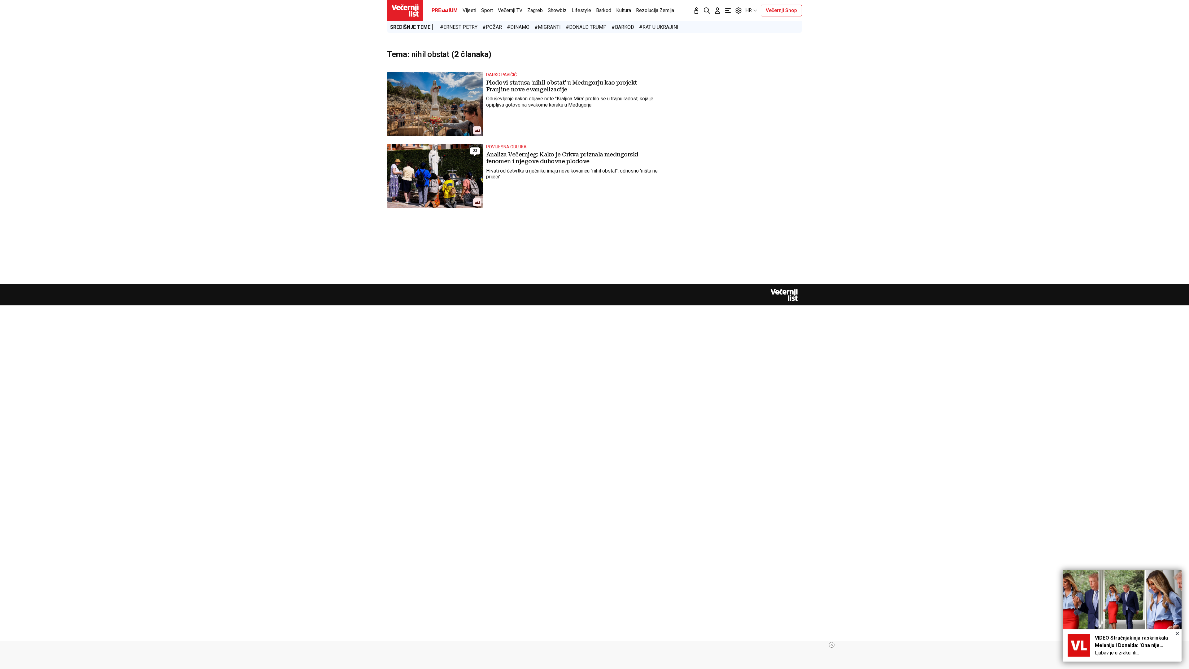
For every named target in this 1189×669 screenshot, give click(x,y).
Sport (487, 10)
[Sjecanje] (696, 10)
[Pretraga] (707, 10)
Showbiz (557, 10)
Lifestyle (581, 10)
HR (748, 10)
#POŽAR (492, 27)
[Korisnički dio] (717, 10)
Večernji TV (510, 10)
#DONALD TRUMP (586, 27)
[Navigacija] (728, 10)
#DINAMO (518, 27)
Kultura (623, 10)
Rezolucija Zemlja (655, 10)
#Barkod (623, 27)
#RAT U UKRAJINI (658, 27)
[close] (831, 645)
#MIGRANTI (547, 27)
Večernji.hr (405, 10)
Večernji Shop (781, 10)
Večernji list (784, 294)
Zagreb (535, 10)
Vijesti (469, 10)
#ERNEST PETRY (458, 27)
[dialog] (1122, 616)
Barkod (603, 10)
